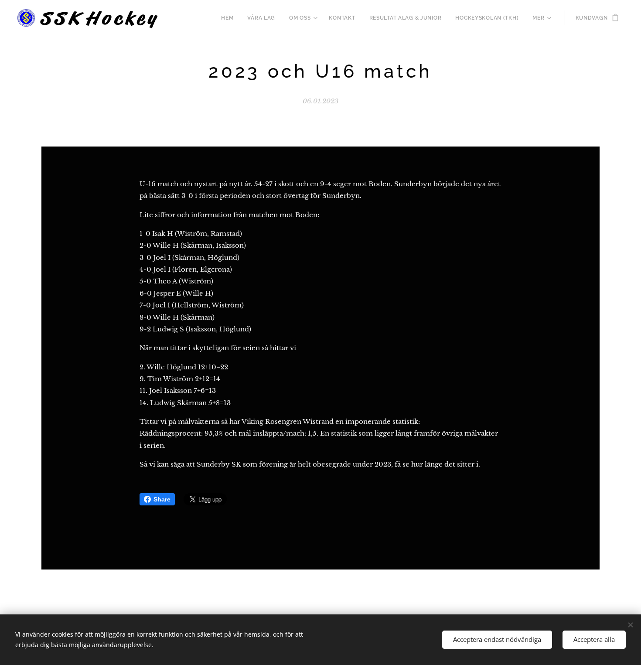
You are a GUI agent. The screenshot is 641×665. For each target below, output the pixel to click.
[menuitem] (229, 18)
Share (161, 499)
